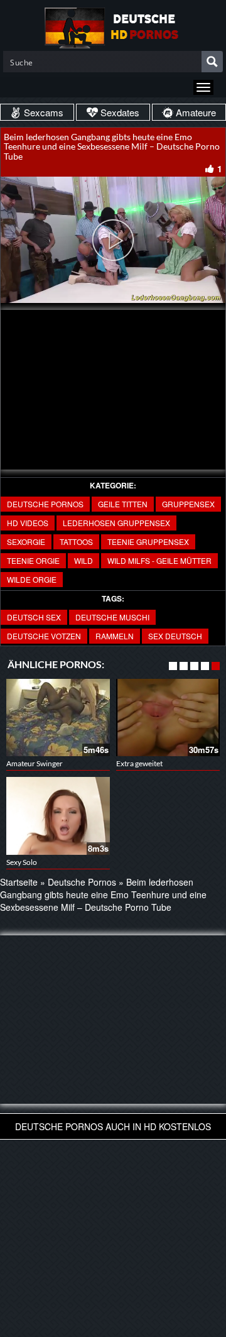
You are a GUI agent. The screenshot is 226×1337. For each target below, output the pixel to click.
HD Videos (27, 522)
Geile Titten (123, 503)
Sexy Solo (21, 862)
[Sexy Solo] (58, 816)
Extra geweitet (139, 763)
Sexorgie (26, 541)
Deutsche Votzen (44, 635)
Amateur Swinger (34, 763)
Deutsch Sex (34, 617)
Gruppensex (188, 503)
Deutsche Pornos (45, 503)
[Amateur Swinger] (58, 718)
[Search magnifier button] (212, 61)
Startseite (19, 882)
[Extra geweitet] (168, 718)
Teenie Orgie (33, 560)
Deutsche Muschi (112, 617)
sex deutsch (175, 635)
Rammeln (114, 635)
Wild (83, 560)
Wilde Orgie (31, 579)
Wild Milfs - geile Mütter (159, 560)
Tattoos (76, 541)
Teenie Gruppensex (148, 541)
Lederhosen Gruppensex (116, 522)
